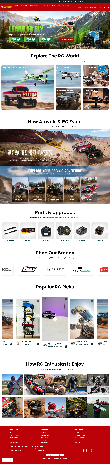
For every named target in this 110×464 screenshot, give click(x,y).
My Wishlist (77, 442)
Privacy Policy (44, 442)
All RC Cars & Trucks (80, 435)
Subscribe (41, 450)
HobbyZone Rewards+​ (15, 435)
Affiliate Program (14, 437)
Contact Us (44, 432)
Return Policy (44, 437)
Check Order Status (14, 440)
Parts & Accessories (80, 440)
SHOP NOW (60, 93)
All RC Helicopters (79, 437)
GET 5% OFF (6, 459)
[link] (17, 9)
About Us (12, 432)
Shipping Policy (45, 435)
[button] (100, 7)
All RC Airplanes (79, 432)
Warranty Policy (45, 440)
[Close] (10, 460)
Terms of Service (14, 442)
